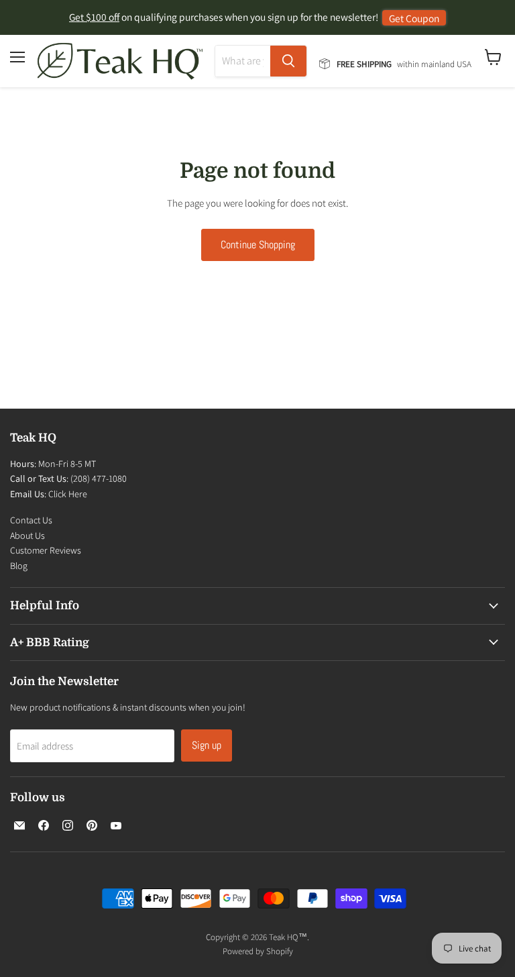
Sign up (206, 745)
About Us (27, 535)
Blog (18, 566)
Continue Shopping (258, 245)
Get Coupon (414, 18)
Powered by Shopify (258, 951)
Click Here (67, 494)
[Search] (288, 61)
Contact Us (31, 520)
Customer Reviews (45, 550)
